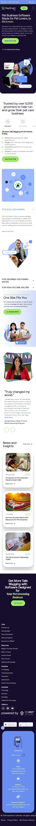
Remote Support (7, 638)
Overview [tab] (7, 126)
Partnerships (5, 631)
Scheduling (5, 670)
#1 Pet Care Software (8, 683)
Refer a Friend (6, 652)
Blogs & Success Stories (9, 649)
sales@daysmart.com (18, 771)
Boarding (4, 697)
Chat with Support (18, 773)
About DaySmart (7, 634)
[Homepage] (8, 8)
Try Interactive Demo (12, 49)
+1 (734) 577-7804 (18, 787)
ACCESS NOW (14, 312)
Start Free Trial (10, 41)
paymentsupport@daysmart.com (18, 805)
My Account (5, 659)
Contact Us (5, 628)
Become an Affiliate (7, 641)
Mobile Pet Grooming (8, 700)
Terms (3, 820)
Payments (4, 676)
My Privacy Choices (27, 820)
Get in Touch (16, 755)
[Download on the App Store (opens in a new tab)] (10, 724)
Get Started (18, 603)
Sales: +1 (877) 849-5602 (11, 2)
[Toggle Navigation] (33, 8)
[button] (3, 728)
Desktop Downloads (8, 662)
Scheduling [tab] (23, 126)
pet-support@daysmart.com (18, 789)
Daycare (4, 694)
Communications (7, 673)
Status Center (6, 655)
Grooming (4, 690)
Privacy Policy (12, 820)
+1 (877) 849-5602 (18, 769)
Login (33, 2)
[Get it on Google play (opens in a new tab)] (26, 724)
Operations (5, 680)
